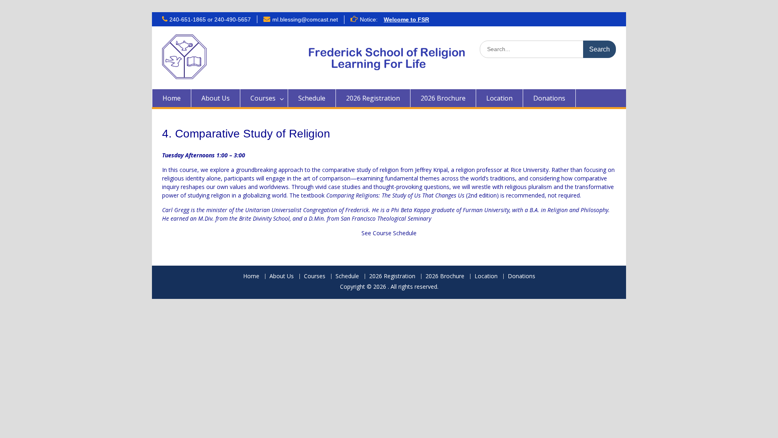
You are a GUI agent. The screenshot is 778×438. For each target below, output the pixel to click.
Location (499, 98)
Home (171, 98)
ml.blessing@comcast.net (305, 19)
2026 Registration (373, 98)
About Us (215, 98)
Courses (263, 98)
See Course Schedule (389, 233)
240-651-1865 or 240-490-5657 (210, 19)
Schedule (311, 98)
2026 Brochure (443, 98)
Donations (549, 98)
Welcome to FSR (406, 19)
